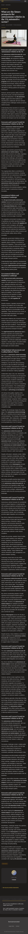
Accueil (2, 4)
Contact (17, 926)
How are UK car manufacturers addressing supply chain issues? (13, 904)
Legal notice (11, 926)
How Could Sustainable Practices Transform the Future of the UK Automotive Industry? (13, 909)
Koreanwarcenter (14, 922)
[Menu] (25, 1)
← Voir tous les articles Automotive (10, 887)
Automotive (8, 4)
